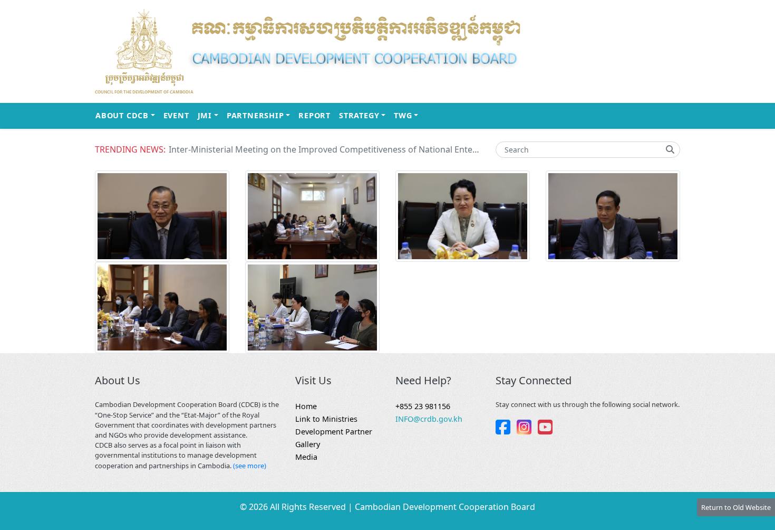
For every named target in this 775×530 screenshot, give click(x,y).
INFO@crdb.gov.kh (428, 419)
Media (306, 457)
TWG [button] (408, 115)
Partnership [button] (260, 115)
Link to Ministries (326, 419)
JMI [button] (210, 115)
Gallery (307, 444)
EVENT (176, 115)
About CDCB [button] (127, 115)
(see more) (249, 465)
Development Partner (333, 432)
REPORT (314, 115)
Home (306, 406)
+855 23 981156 (422, 406)
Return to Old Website (736, 507)
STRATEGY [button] (364, 115)
